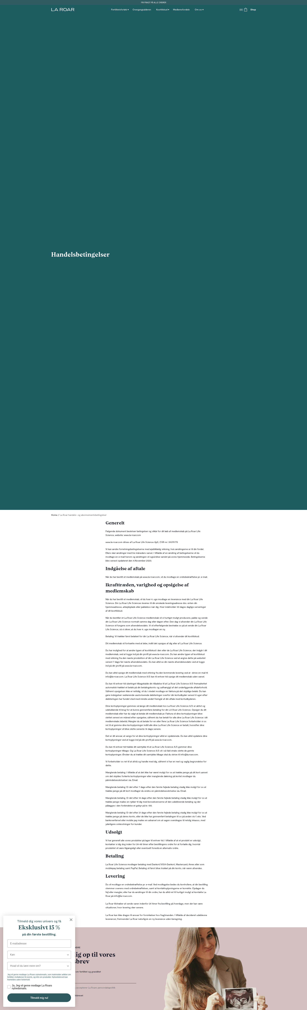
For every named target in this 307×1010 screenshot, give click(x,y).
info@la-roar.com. (123, 896)
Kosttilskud (161, 9)
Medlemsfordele (181, 9)
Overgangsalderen (142, 9)
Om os (198, 9)
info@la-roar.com (114, 676)
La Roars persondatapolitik (101, 987)
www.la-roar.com (132, 535)
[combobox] (38, 955)
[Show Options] (68, 955)
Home (54, 515)
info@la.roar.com (189, 754)
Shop (253, 9)
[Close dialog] (71, 919)
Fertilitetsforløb (119, 9)
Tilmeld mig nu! (39, 997)
